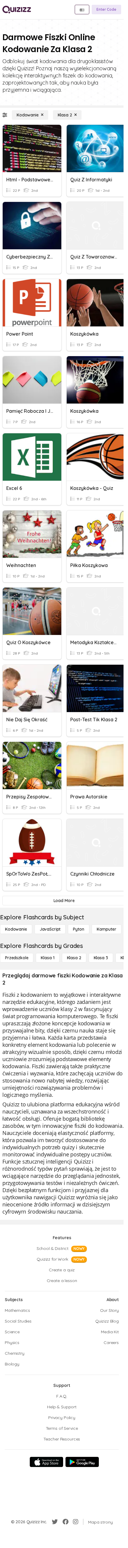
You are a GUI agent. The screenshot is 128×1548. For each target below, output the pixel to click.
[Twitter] (55, 1522)
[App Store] (46, 1462)
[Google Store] (82, 1462)
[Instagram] (75, 1522)
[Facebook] (65, 1522)
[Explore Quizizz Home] (16, 9)
